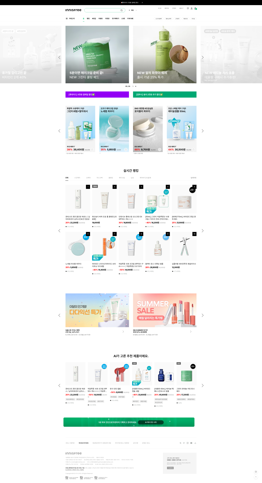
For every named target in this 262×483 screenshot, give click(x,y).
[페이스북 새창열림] (184, 443)
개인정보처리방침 (83, 443)
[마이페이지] (191, 8)
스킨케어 (77, 178)
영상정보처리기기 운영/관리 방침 (102, 443)
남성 (132, 178)
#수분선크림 (92, 401)
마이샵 (193, 18)
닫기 (142, 2)
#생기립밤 (121, 397)
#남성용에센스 (70, 399)
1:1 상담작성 (170, 468)
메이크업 (122, 178)
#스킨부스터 (158, 402)
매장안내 (186, 18)
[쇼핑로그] (256, 472)
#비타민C (135, 401)
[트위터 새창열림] (180, 443)
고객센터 (174, 8)
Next (203, 57)
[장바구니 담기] (92, 149)
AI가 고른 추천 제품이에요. (131, 356)
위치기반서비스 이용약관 (122, 443)
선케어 (88, 178)
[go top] (256, 477)
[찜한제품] (188, 8)
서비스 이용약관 (70, 443)
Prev (59, 57)
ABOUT (181, 8)
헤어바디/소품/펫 (145, 178)
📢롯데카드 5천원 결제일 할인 (129, 2)
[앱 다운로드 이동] (195, 443)
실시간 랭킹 (131, 171)
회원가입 (167, 8)
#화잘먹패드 (191, 399)
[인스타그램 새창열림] (187, 443)
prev (59, 131)
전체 (66, 178)
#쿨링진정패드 (181, 399)
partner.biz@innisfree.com (105, 462)
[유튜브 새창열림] (191, 443)
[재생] (136, 86)
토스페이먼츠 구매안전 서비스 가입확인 (75, 470)
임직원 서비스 (146, 443)
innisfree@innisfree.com (78, 462)
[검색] (121, 10)
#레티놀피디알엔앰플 (161, 399)
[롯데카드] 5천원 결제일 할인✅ (82, 94)
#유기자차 (100, 401)
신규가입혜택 (159, 18)
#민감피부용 (80, 399)
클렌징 (111, 178)
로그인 (159, 8)
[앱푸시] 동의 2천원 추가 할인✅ (149, 94)
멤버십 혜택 (168, 18)
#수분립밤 (113, 397)
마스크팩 (99, 178)
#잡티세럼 (143, 401)
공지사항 (135, 443)
